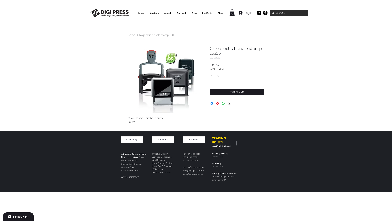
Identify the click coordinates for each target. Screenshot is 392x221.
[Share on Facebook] (212, 103)
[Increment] (221, 81)
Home (131, 35)
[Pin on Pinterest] (217, 103)
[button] (232, 12)
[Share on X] (229, 103)
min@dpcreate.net (195, 167)
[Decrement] (212, 81)
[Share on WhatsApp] (223, 103)
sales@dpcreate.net (193, 174)
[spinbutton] (217, 81)
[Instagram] (259, 13)
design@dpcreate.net (193, 170)
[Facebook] (265, 13)
